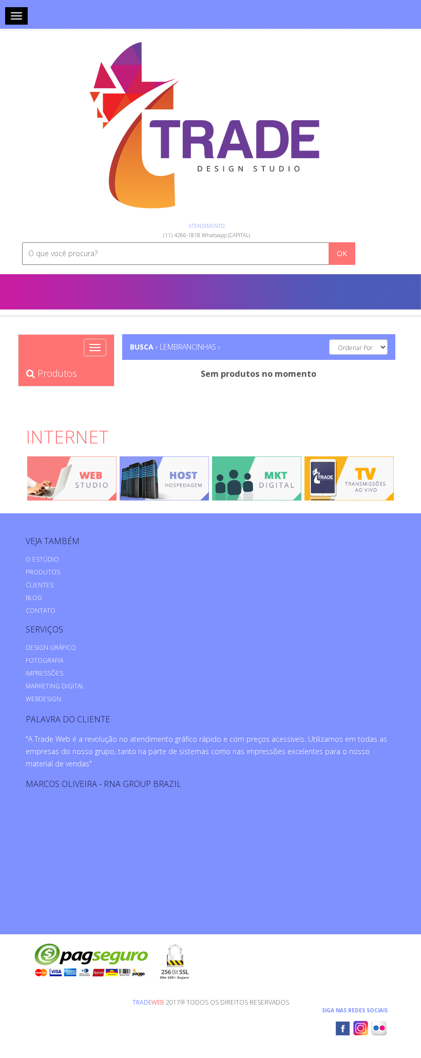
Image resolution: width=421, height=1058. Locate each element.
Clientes (39, 585)
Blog (34, 597)
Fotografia (44, 660)
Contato (40, 610)
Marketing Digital (55, 686)
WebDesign (43, 699)
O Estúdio (42, 559)
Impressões (44, 673)
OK (342, 253)
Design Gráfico (51, 647)
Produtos (56, 373)
